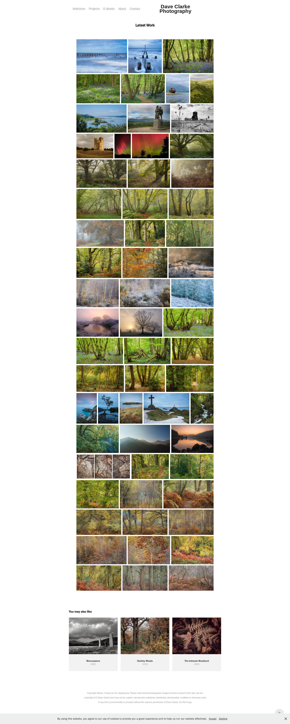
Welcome (79, 8)
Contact (135, 8)
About (122, 8)
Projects (94, 8)
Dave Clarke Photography (176, 9)
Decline (223, 718)
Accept (213, 718)
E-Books (109, 8)
